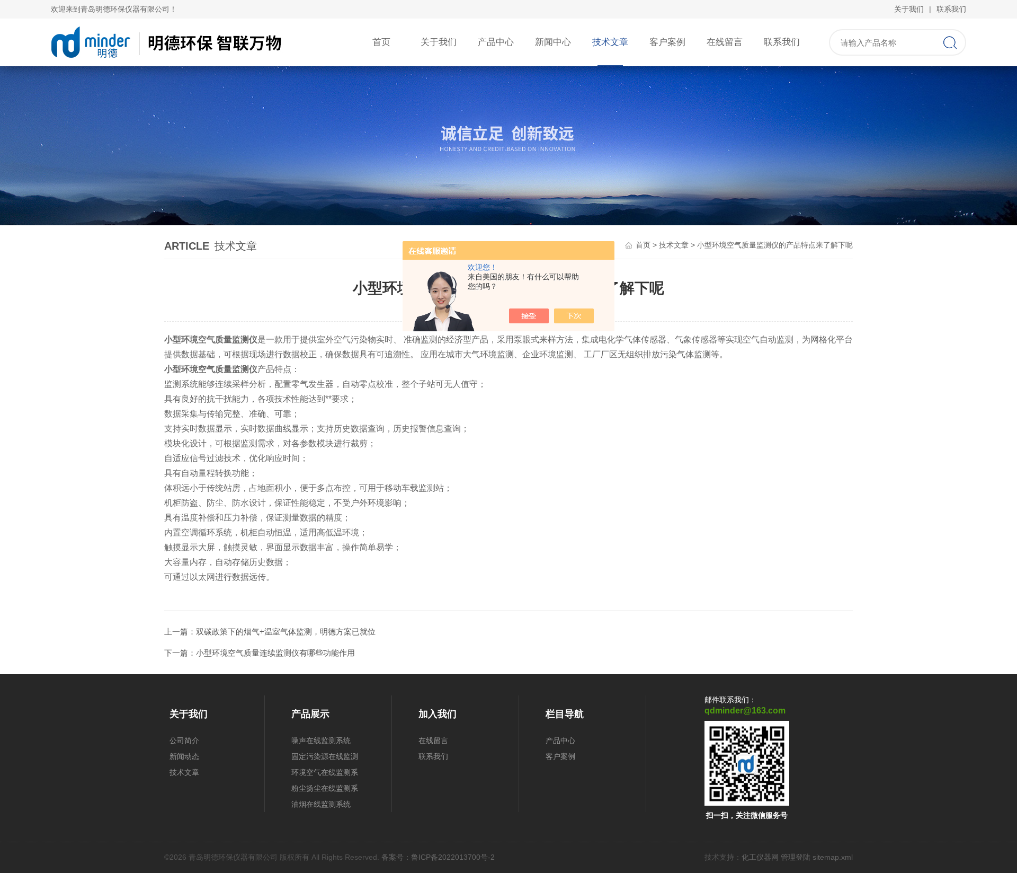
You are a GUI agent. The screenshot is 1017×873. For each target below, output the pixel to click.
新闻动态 (184, 756)
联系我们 (951, 9)
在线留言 (725, 42)
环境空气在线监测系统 (324, 774)
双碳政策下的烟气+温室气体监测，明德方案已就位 (286, 631)
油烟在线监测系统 (321, 804)
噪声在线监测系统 (321, 740)
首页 (381, 42)
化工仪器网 (760, 857)
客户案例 (667, 42)
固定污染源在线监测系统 (324, 758)
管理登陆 (795, 857)
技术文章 (610, 42)
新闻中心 (553, 42)
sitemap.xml (833, 857)
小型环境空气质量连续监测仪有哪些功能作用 (275, 652)
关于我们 (909, 9)
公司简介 (184, 740)
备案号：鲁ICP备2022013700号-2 (438, 857)
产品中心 (496, 42)
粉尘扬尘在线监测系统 (324, 790)
